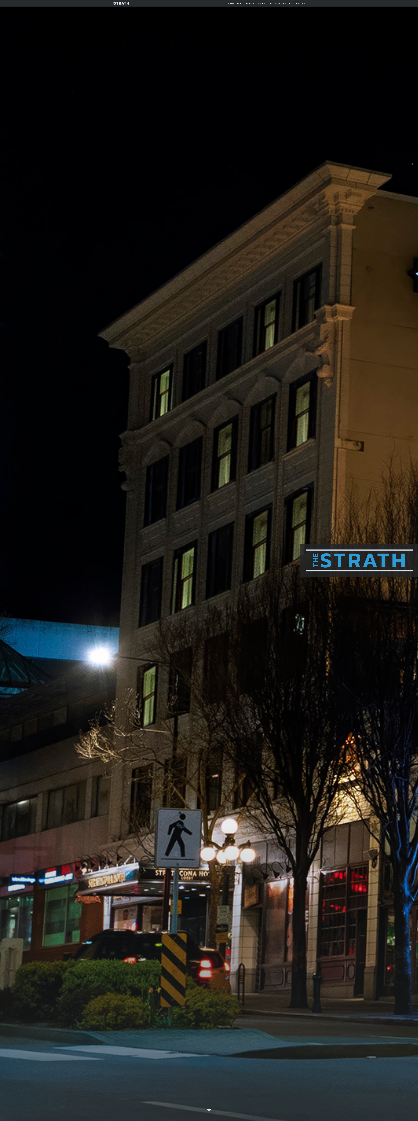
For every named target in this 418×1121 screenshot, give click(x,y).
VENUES (250, 4)
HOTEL (231, 4)
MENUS (240, 4)
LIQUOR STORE (265, 4)
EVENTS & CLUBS (283, 4)
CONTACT (300, 4)
